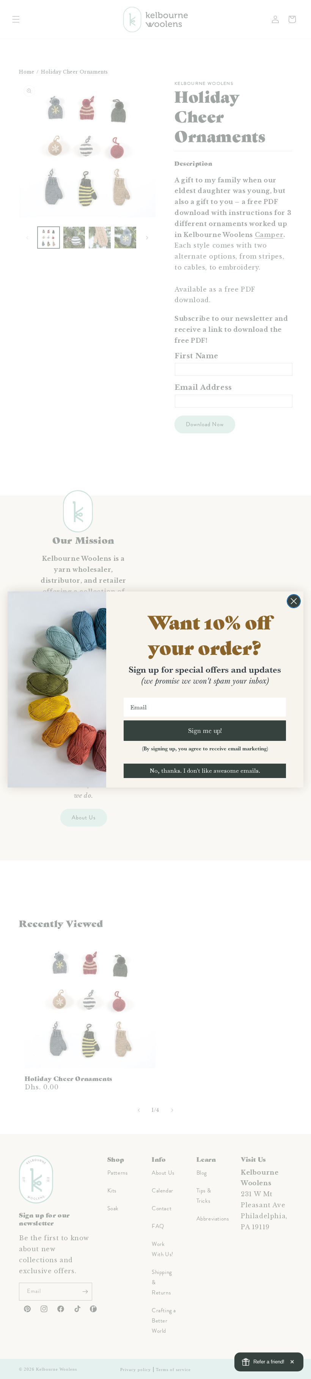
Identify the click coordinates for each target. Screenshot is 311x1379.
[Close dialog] (293, 601)
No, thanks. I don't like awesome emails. (204, 771)
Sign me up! (205, 730)
